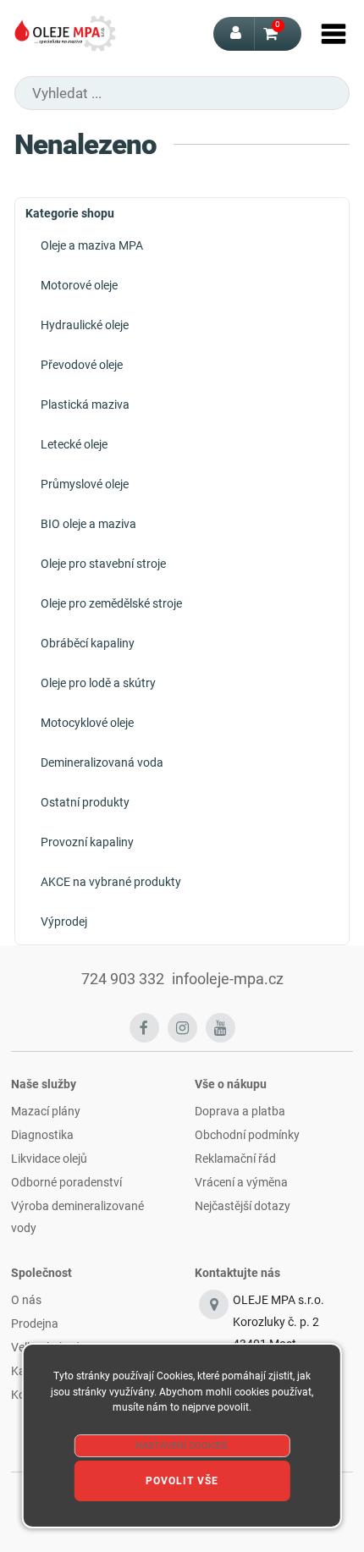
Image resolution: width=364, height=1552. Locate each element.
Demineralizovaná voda (102, 762)
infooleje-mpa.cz (228, 979)
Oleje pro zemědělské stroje (111, 603)
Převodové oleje (82, 364)
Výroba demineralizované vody (77, 1217)
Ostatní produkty (85, 802)
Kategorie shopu (69, 213)
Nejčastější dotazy (242, 1206)
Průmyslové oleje (85, 484)
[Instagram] (182, 1028)
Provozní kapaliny (87, 842)
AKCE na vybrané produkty (111, 882)
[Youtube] (220, 1028)
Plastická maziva (85, 404)
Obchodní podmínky (247, 1135)
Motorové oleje (79, 285)
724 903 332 (122, 979)
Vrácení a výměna (241, 1182)
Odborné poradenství (66, 1182)
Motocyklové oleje (87, 722)
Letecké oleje (74, 444)
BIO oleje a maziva (88, 524)
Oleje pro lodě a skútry (98, 683)
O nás (26, 1300)
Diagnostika (42, 1135)
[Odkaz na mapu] (214, 1334)
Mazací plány (45, 1111)
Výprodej (64, 921)
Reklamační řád (235, 1158)
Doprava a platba (240, 1111)
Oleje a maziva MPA (92, 245)
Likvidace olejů (49, 1158)
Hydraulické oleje (85, 325)
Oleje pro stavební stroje (103, 563)
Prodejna (34, 1323)
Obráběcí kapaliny (88, 643)
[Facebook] (144, 1028)
